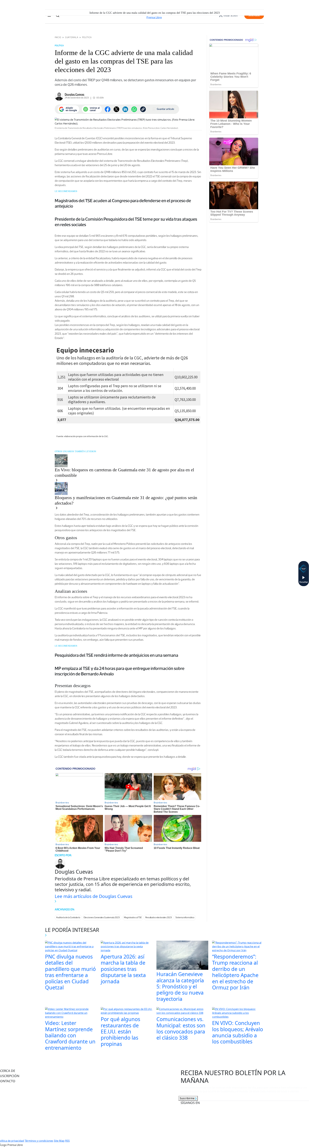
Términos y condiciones (39, 1140)
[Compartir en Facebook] (107, 109)
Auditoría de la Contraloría (68, 917)
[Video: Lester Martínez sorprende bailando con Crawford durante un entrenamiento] (71, 1013)
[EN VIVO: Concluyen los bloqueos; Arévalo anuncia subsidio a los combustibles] (238, 1013)
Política (87, 37)
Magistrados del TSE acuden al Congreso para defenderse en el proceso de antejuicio (123, 203)
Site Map (59, 1140)
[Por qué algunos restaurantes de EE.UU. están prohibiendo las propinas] (127, 1011)
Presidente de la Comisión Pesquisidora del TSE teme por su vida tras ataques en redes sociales (126, 221)
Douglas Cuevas (74, 94)
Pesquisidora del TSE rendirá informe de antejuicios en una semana (116, 655)
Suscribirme (187, 1098)
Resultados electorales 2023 (158, 917)
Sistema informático (184, 917)
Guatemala (71, 37)
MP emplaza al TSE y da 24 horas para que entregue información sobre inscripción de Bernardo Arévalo (119, 671)
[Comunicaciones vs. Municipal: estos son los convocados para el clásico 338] (182, 1011)
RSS (67, 1140)
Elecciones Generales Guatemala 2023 (102, 917)
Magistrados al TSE (133, 917)
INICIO (58, 37)
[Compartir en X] (116, 109)
